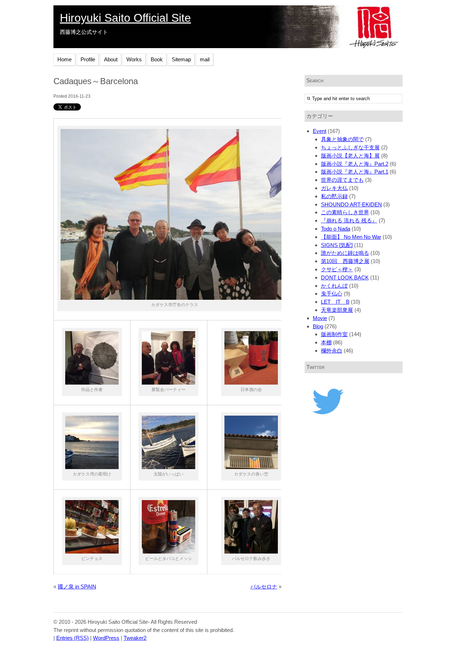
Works (134, 59)
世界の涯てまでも (342, 180)
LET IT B (335, 302)
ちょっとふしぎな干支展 (350, 147)
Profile (88, 59)
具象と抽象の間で (342, 139)
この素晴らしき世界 (345, 212)
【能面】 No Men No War (351, 237)
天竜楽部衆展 (337, 310)
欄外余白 (331, 351)
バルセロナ (263, 586)
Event (319, 131)
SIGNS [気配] (337, 245)
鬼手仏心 (331, 293)
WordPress (106, 638)
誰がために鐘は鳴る (345, 253)
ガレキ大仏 (334, 188)
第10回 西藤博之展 (345, 261)
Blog (318, 326)
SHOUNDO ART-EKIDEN (351, 204)
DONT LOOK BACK (345, 277)
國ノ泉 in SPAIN (77, 586)
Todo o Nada (335, 229)
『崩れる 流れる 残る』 (349, 220)
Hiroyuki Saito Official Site (125, 17)
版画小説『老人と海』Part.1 (354, 172)
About (111, 59)
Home (64, 59)
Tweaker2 (135, 638)
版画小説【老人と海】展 (350, 156)
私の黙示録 (334, 196)
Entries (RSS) (72, 638)
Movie (320, 318)
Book (157, 59)
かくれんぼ (334, 286)
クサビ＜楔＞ (337, 269)
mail (204, 59)
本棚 (326, 342)
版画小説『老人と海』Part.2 (354, 164)
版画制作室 (334, 334)
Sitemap (181, 59)
